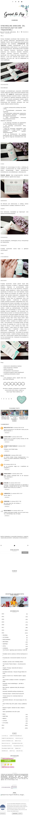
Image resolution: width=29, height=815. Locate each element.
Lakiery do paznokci (6, 740)
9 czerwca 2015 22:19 (10, 464)
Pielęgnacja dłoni (6, 745)
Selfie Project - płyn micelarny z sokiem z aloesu (14, 419)
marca (4, 718)
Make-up (17, 740)
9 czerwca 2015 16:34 (18, 427)
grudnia (5, 635)
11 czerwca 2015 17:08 (15, 501)
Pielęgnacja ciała (16, 743)
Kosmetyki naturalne (7, 738)
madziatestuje (8, 427)
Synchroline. (7, 338)
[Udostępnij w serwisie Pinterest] (11, 399)
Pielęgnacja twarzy (6, 748)
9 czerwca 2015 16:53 (16, 436)
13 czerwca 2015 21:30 (17, 510)
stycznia (5, 722)
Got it (20, 813)
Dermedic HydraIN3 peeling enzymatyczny (13, 691)
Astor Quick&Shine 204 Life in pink (11, 711)
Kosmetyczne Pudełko (10, 446)
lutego (5, 720)
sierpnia (5, 643)
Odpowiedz (7, 432)
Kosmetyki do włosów (15, 735)
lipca (4, 646)
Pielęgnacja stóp (17, 745)
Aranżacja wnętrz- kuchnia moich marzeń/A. (13, 693)
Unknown (6, 501)
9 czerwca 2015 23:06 (16, 473)
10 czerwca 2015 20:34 (14, 482)
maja (4, 714)
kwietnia (5, 716)
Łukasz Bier (7, 436)
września (5, 641)
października (6, 639)
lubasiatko (7, 493)
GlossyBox (4, 735)
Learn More (15, 813)
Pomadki (17, 748)
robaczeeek (7, 473)
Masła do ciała (5, 743)
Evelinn (6, 482)
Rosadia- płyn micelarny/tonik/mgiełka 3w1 (23, 417)
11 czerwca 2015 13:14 (16, 493)
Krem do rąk (18, 738)
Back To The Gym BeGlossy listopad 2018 (5, 417)
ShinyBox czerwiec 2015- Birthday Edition (13, 661)
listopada (5, 637)
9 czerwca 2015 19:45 (16, 455)
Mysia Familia (7, 510)
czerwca (5, 648)
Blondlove (7, 455)
